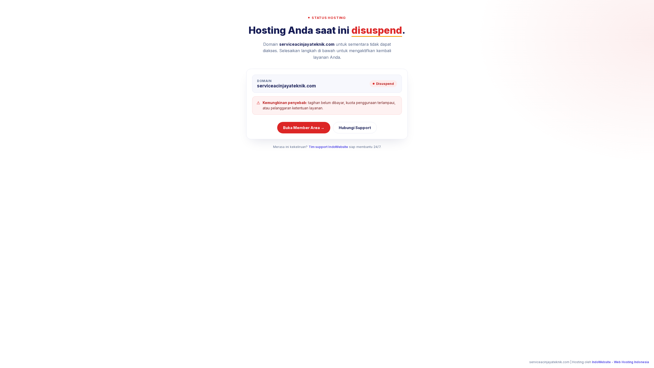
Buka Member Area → (303, 127)
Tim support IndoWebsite (328, 147)
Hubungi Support (355, 127)
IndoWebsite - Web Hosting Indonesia (620, 362)
